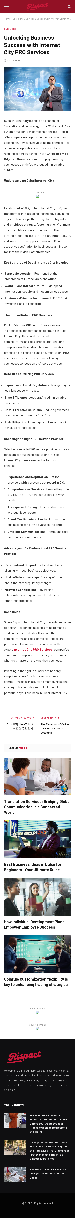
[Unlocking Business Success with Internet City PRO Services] (37, 89)
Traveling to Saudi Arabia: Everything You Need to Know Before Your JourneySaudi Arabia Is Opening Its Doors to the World (48, 1123)
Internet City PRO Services (33, 649)
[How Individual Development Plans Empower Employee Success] (37, 897)
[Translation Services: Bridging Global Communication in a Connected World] (37, 776)
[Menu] (6, 6)
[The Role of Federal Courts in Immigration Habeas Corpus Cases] (15, 1174)
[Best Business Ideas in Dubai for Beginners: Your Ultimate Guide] (37, 839)
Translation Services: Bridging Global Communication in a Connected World (37, 807)
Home (7, 18)
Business (10, 29)
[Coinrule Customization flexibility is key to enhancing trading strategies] (37, 954)
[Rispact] (37, 6)
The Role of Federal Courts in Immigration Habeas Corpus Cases (48, 1173)
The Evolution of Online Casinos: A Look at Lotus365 (55, 728)
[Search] (69, 6)
